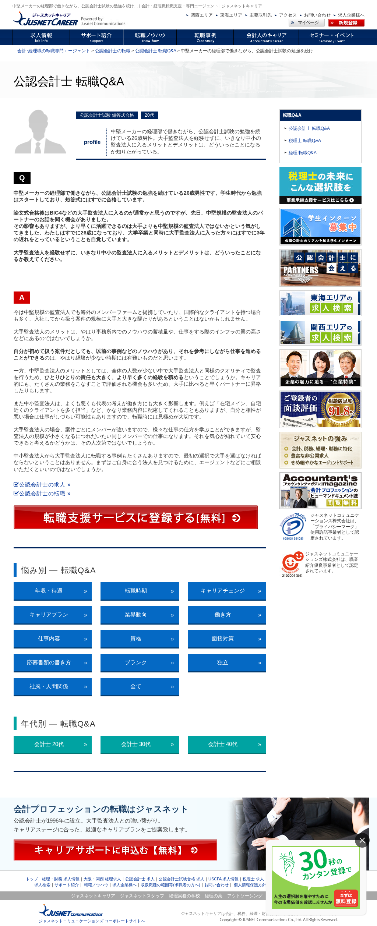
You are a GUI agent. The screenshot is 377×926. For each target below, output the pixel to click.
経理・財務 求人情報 (61, 879)
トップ (32, 879)
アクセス (288, 15)
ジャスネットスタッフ (142, 895)
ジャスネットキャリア (93, 895)
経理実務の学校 (184, 895)
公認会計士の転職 (112, 50)
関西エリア (202, 15)
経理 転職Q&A (303, 152)
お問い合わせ (317, 15)
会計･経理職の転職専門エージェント (53, 50)
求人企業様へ (351, 15)
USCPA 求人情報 (223, 879)
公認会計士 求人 (140, 879)
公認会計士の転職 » (44, 493)
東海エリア (231, 15)
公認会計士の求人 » (44, 484)
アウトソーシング (245, 895)
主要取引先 (261, 15)
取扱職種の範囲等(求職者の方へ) (170, 885)
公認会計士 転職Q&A (155, 50)
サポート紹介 (66, 885)
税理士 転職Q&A (305, 140)
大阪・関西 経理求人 (102, 879)
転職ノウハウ (96, 885)
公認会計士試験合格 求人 (181, 879)
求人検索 (42, 885)
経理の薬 (213, 895)
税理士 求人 (253, 879)
